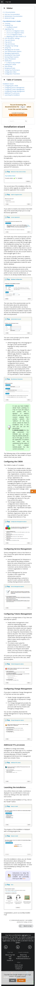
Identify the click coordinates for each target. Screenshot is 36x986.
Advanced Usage (9, 18)
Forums (9, 960)
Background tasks (10, 68)
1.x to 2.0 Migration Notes (14, 34)
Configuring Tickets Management (14, 89)
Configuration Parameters (12, 74)
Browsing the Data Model (12, 55)
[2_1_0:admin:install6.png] (18, 401)
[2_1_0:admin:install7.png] (18, 544)
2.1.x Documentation (9, 12)
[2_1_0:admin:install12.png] (18, 826)
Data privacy (18, 967)
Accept (21, 980)
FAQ (10, 957)
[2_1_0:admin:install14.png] (18, 909)
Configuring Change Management (15, 91)
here (24, 878)
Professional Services (22, 958)
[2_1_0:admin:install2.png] (18, 206)
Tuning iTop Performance (12, 70)
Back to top (27, 926)
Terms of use (19, 965)
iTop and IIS (8, 42)
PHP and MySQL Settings (12, 38)
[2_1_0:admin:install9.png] (18, 684)
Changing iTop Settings (11, 46)
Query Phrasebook (10, 59)
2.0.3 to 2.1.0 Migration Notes (15, 31)
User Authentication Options (13, 51)
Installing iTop (9, 25)
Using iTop (8, 48)
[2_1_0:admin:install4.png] (18, 300)
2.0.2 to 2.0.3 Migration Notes (15, 33)
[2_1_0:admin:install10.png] (18, 740)
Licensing (7, 23)
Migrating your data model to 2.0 (16, 36)
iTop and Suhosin (10, 40)
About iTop (23, 955)
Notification (8, 61)
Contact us (18, 969)
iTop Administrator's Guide (12, 21)
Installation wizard (11, 27)
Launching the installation (12, 95)
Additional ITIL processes (12, 93)
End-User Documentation (12, 14)
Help (10, 958)
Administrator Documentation (13, 16)
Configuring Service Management (14, 87)
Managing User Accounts (12, 49)
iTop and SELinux (10, 44)
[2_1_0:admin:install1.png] (18, 183)
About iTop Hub (10, 955)
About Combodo (22, 957)
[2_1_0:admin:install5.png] (18, 334)
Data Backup (8, 66)
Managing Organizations (12, 53)
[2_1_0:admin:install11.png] (18, 783)
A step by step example (13, 62)
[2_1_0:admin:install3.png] (18, 233)
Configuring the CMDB (11, 86)
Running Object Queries (12, 57)
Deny (12, 980)
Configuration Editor (11, 72)
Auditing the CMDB (10, 64)
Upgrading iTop (9, 29)
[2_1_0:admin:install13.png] (18, 856)
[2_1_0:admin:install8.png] (18, 609)
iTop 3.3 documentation (19, 115)
